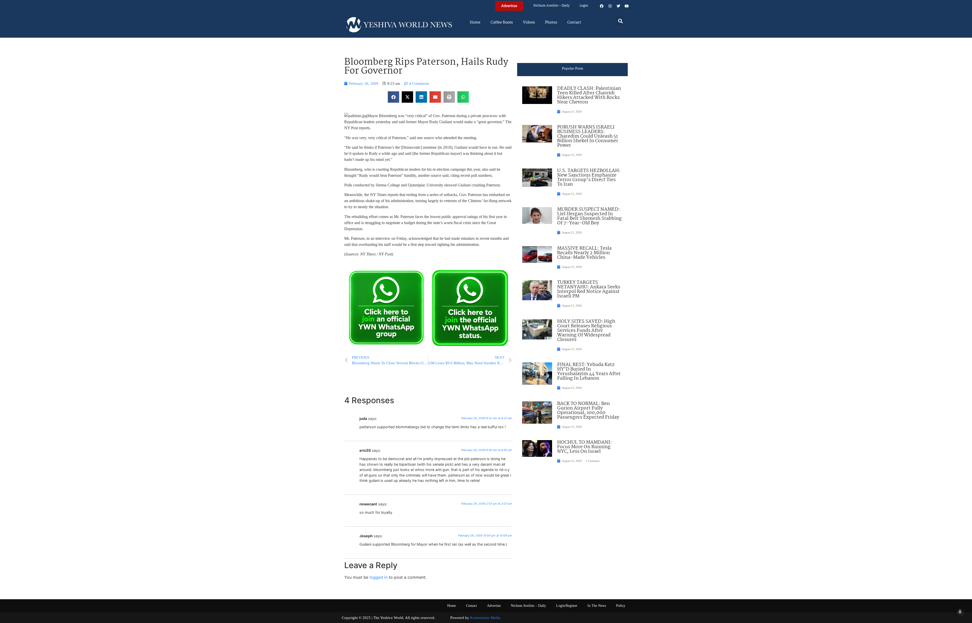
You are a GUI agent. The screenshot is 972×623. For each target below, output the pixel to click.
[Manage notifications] (960, 612)
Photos (551, 22)
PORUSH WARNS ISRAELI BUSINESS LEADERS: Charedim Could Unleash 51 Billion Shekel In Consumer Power (587, 136)
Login (584, 5)
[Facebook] (601, 6)
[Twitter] (618, 6)
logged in (379, 577)
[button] (620, 21)
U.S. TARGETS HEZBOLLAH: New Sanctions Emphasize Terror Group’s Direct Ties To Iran (588, 177)
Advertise (494, 606)
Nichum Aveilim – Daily (551, 5)
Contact (574, 22)
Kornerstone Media (485, 618)
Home (475, 22)
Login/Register (566, 606)
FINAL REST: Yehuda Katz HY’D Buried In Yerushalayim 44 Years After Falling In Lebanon (589, 371)
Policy (620, 606)
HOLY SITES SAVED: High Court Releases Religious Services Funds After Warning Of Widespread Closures (586, 330)
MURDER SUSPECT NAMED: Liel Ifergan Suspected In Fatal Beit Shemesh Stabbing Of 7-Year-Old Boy (589, 216)
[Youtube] (626, 6)
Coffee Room (502, 22)
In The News (597, 606)
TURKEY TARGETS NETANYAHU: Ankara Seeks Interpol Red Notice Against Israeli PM (588, 289)
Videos (529, 22)
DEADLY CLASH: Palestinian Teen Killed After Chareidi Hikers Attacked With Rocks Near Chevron (589, 95)
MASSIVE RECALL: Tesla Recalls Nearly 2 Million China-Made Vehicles (584, 253)
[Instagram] (610, 6)
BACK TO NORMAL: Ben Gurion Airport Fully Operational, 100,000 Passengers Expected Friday (588, 410)
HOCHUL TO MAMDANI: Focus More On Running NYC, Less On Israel (584, 447)
